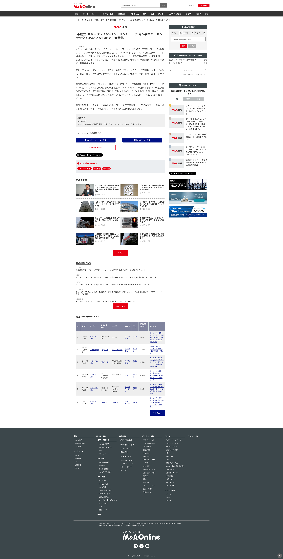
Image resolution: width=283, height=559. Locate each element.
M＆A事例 (124, 452)
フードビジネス (149, 485)
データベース (88, 14)
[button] (184, 70)
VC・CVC (123, 470)
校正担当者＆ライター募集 (153, 523)
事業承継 (121, 14)
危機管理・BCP (149, 469)
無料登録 (204, 5)
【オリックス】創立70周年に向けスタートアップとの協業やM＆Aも (107, 203)
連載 (99, 514)
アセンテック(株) (84, 168)
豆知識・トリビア (173, 472)
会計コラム (103, 506)
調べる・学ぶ (108, 14)
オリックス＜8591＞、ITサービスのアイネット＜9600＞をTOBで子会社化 (105, 301)
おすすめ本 (170, 469)
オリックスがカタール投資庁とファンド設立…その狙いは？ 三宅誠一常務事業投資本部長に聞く (107, 188)
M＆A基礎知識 (104, 462)
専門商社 (97, 168)
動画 (100, 450)
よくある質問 (104, 469)
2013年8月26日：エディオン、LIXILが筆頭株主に (188, 61)
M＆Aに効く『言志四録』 (175, 466)
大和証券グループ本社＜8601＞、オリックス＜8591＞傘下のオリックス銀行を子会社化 (110, 270)
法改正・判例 (104, 484)
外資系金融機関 (172, 450)
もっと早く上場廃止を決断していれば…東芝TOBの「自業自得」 (107, 219)
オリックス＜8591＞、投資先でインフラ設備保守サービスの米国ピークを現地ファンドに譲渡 (113, 284)
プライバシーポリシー (127, 523)
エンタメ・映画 (172, 463)
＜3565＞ (92, 38)
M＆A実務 (101, 476)
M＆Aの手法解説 (105, 472)
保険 (126, 375)
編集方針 (102, 523)
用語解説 (102, 465)
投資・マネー (171, 453)
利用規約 (140, 523)
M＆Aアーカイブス (106, 447)
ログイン (191, 5)
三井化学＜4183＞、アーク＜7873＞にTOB (156, 348)
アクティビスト (149, 440)
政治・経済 (147, 489)
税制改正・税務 (104, 493)
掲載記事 (167, 523)
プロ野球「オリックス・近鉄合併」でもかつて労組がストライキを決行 (152, 203)
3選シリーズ (170, 479)
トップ (80, 20)
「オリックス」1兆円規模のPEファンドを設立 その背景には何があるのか (152, 187)
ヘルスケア (147, 482)
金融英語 (169, 476)
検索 (163, 5)
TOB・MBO (147, 446)
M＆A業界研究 (104, 444)
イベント (169, 494)
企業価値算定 (104, 497)
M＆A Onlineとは (112, 523)
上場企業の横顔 (149, 472)
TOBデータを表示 (143, 140)
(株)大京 (104, 402)
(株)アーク (104, 350)
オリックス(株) (117, 350)
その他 (135, 402)
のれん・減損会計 (105, 490)
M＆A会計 (102, 487)
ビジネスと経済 (174, 14)
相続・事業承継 (126, 440)
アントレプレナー (127, 467)
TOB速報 (78, 446)
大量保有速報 (80, 443)
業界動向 (146, 456)
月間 (198, 99)
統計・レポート (104, 510)
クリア (192, 45)
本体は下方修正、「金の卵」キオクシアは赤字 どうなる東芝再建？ (152, 219)
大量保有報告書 (149, 443)
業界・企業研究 (103, 440)
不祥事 (145, 463)
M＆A (77, 455)
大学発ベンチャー (127, 460)
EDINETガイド (171, 446)
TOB (76, 461)
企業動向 (146, 453)
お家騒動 (146, 466)
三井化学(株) (94, 350)
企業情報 (78, 465)
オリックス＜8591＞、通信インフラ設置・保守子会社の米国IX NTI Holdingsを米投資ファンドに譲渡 (116, 277)
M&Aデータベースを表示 (96, 140)
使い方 (77, 468)
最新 (178, 99)
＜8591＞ (110, 34)
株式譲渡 (106, 168)
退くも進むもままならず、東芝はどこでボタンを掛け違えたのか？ (152, 236)
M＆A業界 (147, 450)
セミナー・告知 (202, 14)
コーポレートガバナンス (108, 500)
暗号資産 (169, 456)
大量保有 (78, 458)
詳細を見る (153, 342)
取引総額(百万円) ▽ (143, 326)
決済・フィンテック (173, 440)
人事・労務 (103, 503)
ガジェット (170, 485)
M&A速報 (88, 20)
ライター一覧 (193, 436)
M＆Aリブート (104, 454)
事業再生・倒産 (149, 459)
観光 (145, 479)
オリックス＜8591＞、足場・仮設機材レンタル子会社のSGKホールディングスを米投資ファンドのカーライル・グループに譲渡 (120, 292)
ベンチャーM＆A (126, 463)
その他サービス (127, 389)
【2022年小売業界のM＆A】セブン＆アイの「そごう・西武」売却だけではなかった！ (107, 236)
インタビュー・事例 (138, 14)
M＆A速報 (78, 440)
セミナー (169, 500)
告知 (168, 497)
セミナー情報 (170, 490)
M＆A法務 (102, 480)
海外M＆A (147, 492)
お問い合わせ (176, 523)
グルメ (168, 459)
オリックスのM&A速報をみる (89, 133)
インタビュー (125, 448)
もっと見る (120, 252)
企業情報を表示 (95, 147)
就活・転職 (170, 482)
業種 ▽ (127, 326)
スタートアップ (157, 14)
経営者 (145, 476)
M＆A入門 (101, 458)
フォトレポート (172, 443)
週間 (188, 99)
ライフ (188, 14)
